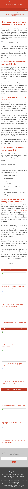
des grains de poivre (20, 210)
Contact (22, 476)
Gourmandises (16, 12)
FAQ (17, 476)
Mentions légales (6, 474)
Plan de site (14, 478)
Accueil (9, 12)
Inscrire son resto (12, 4)
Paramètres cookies (8, 476)
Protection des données (19, 474)
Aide (21, 4)
